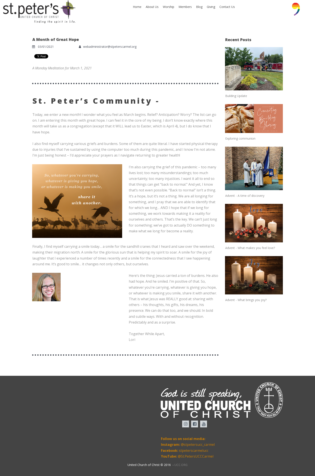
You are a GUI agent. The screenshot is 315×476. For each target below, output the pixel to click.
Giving (211, 7)
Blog (199, 7)
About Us (152, 7)
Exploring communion (240, 138)
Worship (168, 7)
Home (137, 7)
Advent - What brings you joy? (246, 300)
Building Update (236, 96)
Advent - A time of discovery (244, 196)
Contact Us (227, 7)
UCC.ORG (181, 465)
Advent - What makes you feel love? (250, 248)
